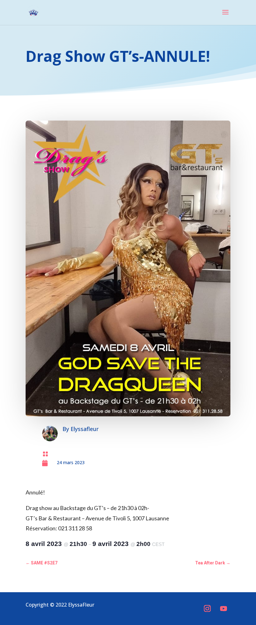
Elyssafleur (85, 429)
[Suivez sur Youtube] (223, 608)
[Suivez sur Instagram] (207, 608)
